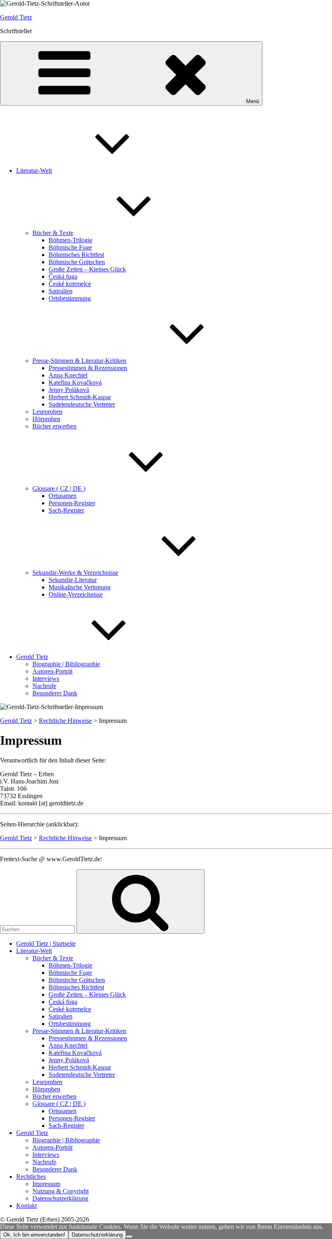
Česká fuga (63, 276)
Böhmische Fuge (70, 247)
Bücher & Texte (52, 232)
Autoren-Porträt (52, 671)
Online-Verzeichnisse (76, 594)
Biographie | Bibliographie (66, 664)
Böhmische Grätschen (77, 261)
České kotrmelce (70, 283)
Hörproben (46, 418)
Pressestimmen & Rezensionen (88, 367)
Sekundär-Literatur (73, 579)
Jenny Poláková (69, 389)
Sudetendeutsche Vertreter (82, 404)
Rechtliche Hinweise (65, 720)
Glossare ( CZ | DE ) (58, 488)
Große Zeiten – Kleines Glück (87, 269)
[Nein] (129, 1236)
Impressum (46, 1183)
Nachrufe (44, 685)
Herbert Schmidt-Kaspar (80, 397)
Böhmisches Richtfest (76, 254)
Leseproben (47, 411)
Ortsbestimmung (70, 298)
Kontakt (26, 1205)
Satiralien (60, 291)
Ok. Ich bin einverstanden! (34, 1235)
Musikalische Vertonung (80, 587)
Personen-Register (72, 503)
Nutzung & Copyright (60, 1191)
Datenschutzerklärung (60, 1198)
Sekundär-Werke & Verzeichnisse (75, 572)
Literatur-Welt (34, 170)
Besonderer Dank (54, 693)
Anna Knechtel (68, 375)
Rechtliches (31, 1176)
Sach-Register (66, 510)
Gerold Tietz (16, 17)
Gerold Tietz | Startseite (46, 943)
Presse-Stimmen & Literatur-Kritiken (79, 360)
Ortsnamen (63, 495)
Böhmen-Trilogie (70, 240)
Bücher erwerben (54, 426)
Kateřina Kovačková (75, 382)
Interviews (45, 678)
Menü (252, 101)
